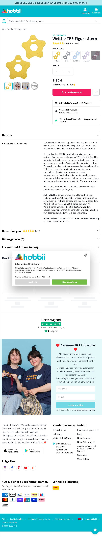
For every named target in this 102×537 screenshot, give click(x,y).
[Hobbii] (11, 11)
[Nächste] (46, 57)
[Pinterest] (19, 468)
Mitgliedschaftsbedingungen (39, 519)
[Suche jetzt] (96, 21)
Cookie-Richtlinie (16, 519)
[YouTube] (26, 468)
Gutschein (82, 455)
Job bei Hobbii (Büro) (62, 438)
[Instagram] (5, 468)
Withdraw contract (62, 519)
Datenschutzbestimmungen (85, 410)
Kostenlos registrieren (87, 430)
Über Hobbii (83, 459)
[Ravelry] (33, 468)
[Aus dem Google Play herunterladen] (33, 450)
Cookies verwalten (9, 522)
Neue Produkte (84, 438)
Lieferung (57, 434)
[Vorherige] (4, 57)
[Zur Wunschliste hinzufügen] (96, 92)
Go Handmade (59, 35)
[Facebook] (12, 468)
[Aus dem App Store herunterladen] (12, 450)
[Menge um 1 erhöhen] (69, 71)
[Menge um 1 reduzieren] (56, 71)
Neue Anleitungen (85, 442)
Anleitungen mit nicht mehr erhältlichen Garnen (87, 448)
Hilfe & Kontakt (59, 430)
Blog (79, 434)
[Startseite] (3, 29)
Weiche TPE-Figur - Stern (17, 29)
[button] (96, 11)
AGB (4, 519)
